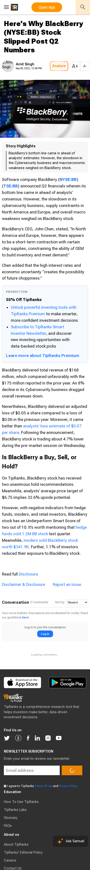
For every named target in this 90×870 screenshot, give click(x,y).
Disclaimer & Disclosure (23, 598)
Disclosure (28, 588)
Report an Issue (67, 598)
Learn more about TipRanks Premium (42, 370)
